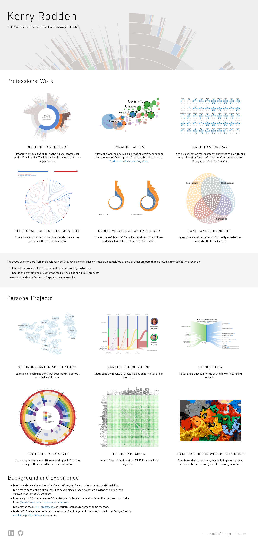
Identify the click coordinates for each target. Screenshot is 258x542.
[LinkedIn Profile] (11, 536)
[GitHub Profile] (20, 536)
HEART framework (43, 506)
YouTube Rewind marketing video (128, 161)
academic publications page (29, 515)
